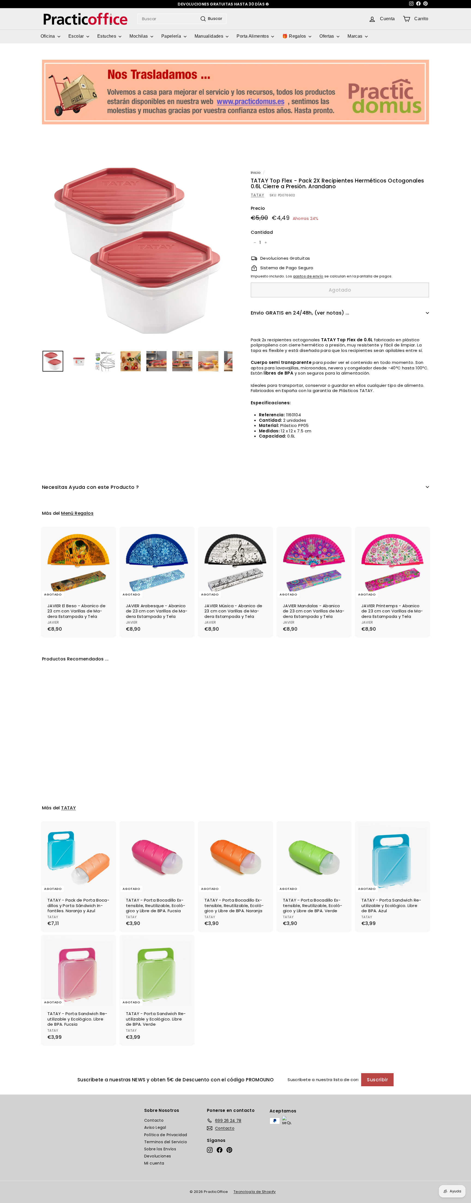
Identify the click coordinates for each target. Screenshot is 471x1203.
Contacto (154, 1120)
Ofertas (327, 36)
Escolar (76, 36)
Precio (258, 208)
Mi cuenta (154, 1163)
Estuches (107, 36)
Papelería (171, 36)
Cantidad (262, 232)
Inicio (256, 172)
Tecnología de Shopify (255, 1191)
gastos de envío (308, 276)
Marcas (356, 36)
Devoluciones (157, 1156)
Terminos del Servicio (165, 1142)
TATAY (257, 195)
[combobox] (182, 19)
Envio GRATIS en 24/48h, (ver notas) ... (300, 312)
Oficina (48, 36)
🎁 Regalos (294, 36)
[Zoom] (137, 251)
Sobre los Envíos (160, 1149)
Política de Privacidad (165, 1135)
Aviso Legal (155, 1127)
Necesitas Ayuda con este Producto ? (90, 487)
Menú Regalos (77, 513)
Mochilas (139, 36)
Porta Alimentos (253, 36)
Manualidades (210, 36)
